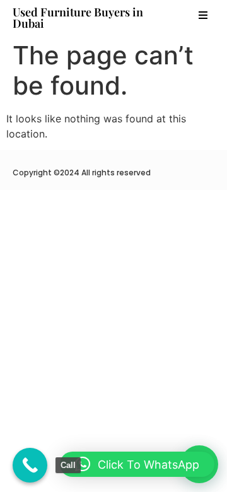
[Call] (30, 465)
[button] (203, 14)
